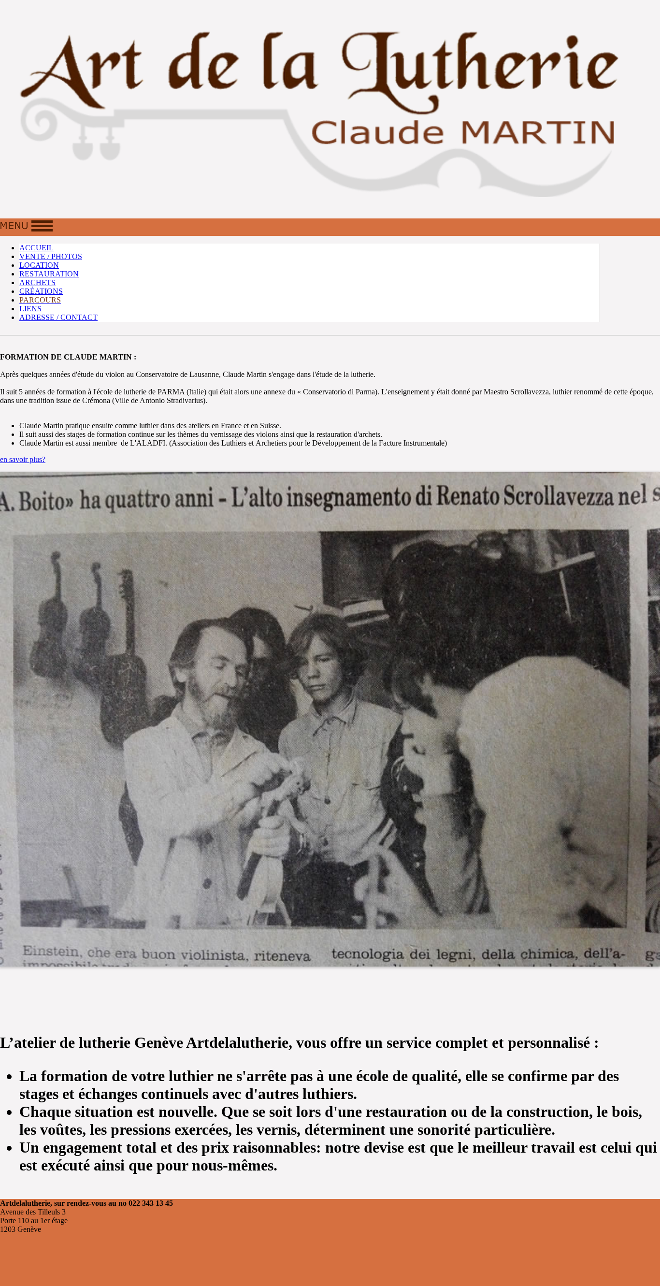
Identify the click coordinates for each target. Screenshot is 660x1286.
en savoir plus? (22, 459)
